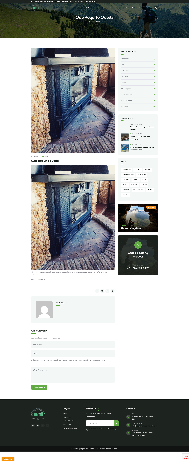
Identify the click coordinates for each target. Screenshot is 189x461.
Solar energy (138, 189)
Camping (126, 179)
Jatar (144, 179)
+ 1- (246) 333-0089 (138, 268)
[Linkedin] (47, 425)
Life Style (124, 76)
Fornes (135, 179)
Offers (123, 82)
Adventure (125, 59)
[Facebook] (38, 425)
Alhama (137, 169)
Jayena (125, 184)
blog (98, 21)
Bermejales (142, 175)
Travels (125, 195)
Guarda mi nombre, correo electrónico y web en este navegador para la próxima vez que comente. (69, 360)
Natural (134, 184)
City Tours (125, 70)
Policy (144, 184)
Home (91, 21)
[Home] (35, 8)
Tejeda (149, 189)
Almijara (147, 169)
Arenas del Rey (128, 175)
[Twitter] (33, 425)
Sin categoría (126, 88)
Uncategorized (126, 94)
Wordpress (125, 106)
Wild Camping (126, 100)
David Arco (36, 156)
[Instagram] (42, 425)
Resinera (126, 189)
